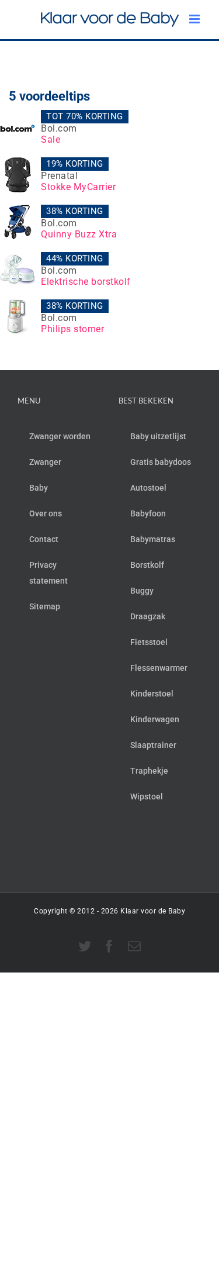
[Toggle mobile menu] (195, 19)
